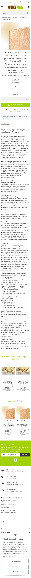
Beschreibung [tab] (5, 124)
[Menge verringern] (3, 99)
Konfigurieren (16, 566)
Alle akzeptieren (16, 561)
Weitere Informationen (15, 111)
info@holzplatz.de (12, 504)
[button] (10, 2)
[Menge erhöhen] (23, 99)
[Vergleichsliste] (19, 2)
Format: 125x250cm (18, 72)
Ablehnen (16, 571)
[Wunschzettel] (28, 2)
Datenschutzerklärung (7, 447)
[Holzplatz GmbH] (15, 7)
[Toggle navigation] (3, 7)
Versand (20, 84)
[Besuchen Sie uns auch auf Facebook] (15, 460)
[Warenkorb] (29, 7)
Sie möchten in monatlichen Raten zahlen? (15, 110)
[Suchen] (28, 13)
